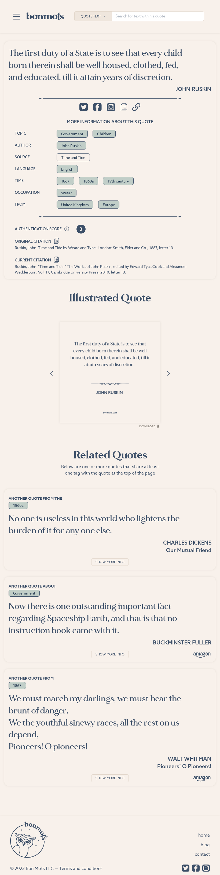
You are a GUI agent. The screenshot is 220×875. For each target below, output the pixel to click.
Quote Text (91, 16)
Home (204, 835)
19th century (118, 181)
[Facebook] (194, 867)
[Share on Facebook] (97, 107)
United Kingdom (75, 204)
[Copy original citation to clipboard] (56, 240)
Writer (66, 192)
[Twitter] (184, 867)
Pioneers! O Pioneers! (184, 766)
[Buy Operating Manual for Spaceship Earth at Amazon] (202, 654)
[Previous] (51, 373)
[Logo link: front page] (45, 15)
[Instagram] (205, 867)
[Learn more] (66, 229)
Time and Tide (73, 157)
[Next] (168, 373)
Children (104, 133)
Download (147, 426)
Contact (202, 854)
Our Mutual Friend (188, 550)
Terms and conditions (80, 868)
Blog (205, 845)
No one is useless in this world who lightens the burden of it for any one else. (94, 524)
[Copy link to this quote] (136, 107)
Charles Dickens (187, 542)
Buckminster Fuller (182, 642)
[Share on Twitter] (83, 107)
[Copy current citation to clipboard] (56, 259)
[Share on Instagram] (111, 107)
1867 (65, 181)
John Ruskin (193, 89)
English (67, 169)
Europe (109, 204)
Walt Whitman (189, 758)
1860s (88, 181)
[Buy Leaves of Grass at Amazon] (202, 778)
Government (72, 133)
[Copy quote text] (124, 107)
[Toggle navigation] (16, 16)
